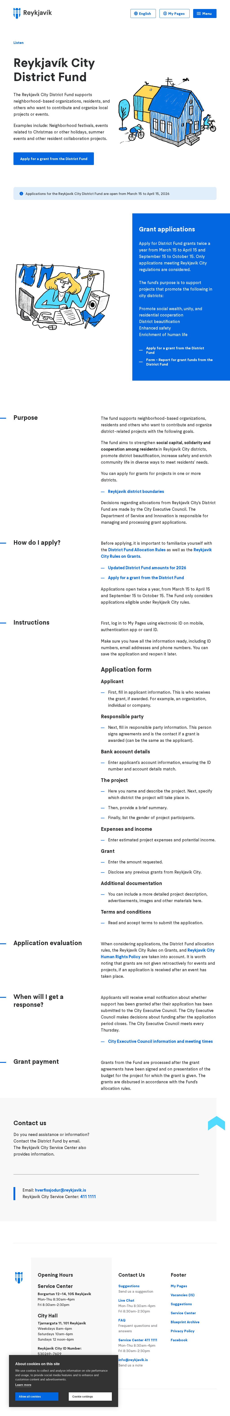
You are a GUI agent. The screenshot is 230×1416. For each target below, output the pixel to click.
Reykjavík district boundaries (136, 491)
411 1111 (88, 1196)
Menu (207, 13)
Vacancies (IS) (183, 1295)
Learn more (23, 1385)
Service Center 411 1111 (137, 1345)
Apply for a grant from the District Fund (53, 158)
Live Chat (136, 1305)
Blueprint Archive (185, 1322)
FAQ (137, 1325)
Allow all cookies (30, 1396)
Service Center (183, 1313)
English (145, 13)
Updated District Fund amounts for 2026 (147, 567)
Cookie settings (82, 1396)
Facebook (179, 1340)
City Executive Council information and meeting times (160, 1041)
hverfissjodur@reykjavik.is (60, 1190)
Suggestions (135, 1289)
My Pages (176, 13)
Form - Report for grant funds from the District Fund (179, 361)
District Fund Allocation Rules (137, 549)
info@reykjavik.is (133, 1362)
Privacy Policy (183, 1331)
